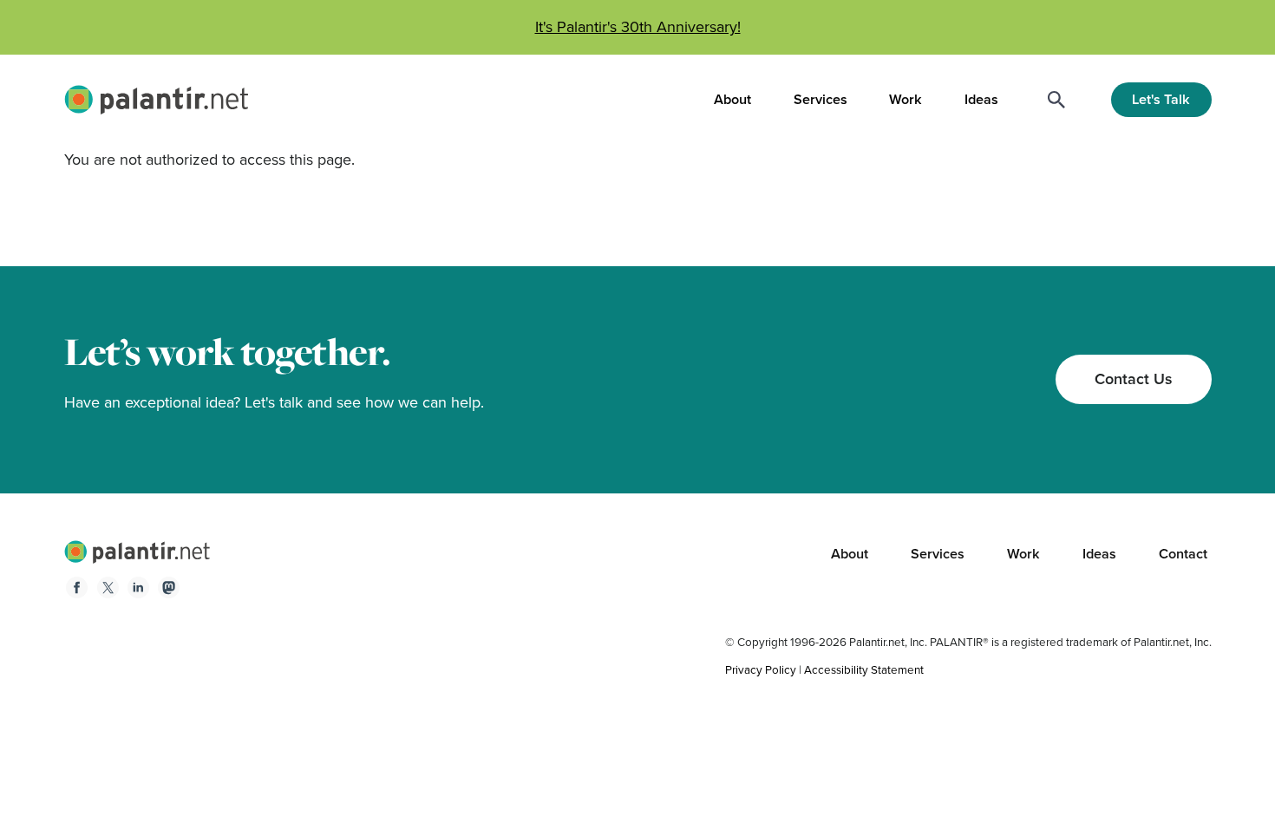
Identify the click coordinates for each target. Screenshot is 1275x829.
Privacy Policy (760, 669)
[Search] (1056, 99)
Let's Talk (1161, 99)
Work (905, 100)
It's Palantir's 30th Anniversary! (638, 27)
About (732, 100)
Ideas (981, 100)
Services (820, 100)
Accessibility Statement (864, 669)
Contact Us (1134, 379)
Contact (1183, 554)
